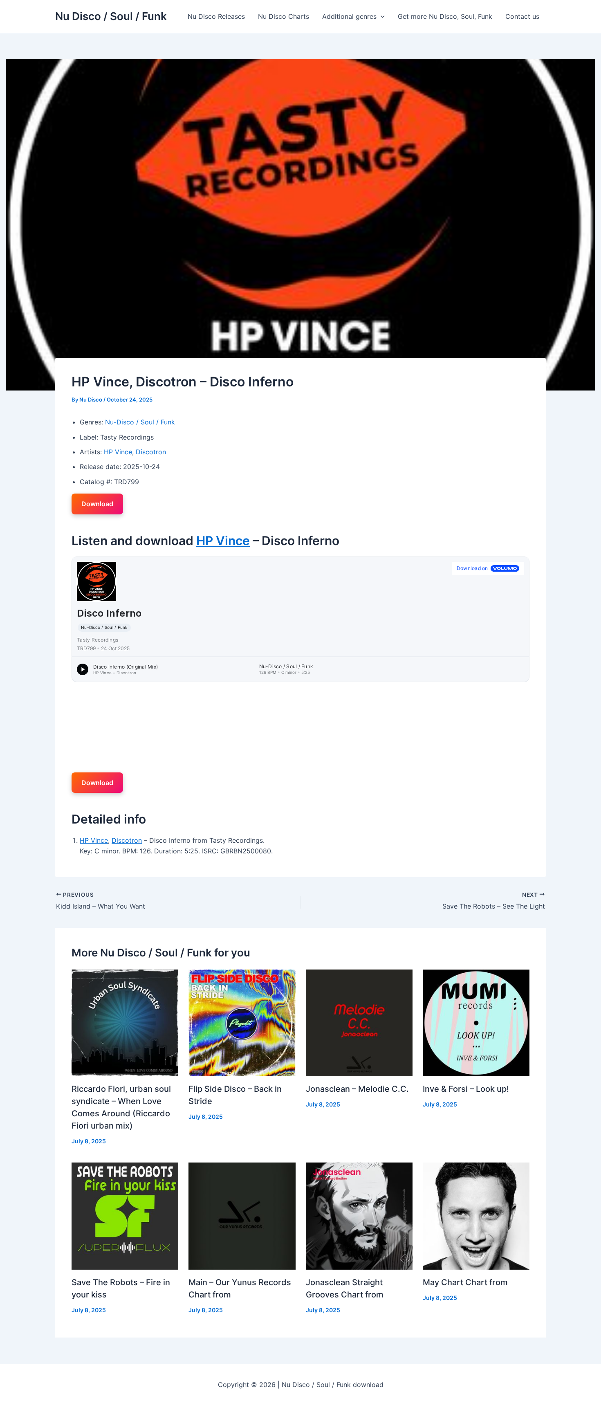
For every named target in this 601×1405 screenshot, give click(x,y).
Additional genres (349, 16)
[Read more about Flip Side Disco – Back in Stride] (241, 1022)
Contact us (522, 16)
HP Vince (118, 452)
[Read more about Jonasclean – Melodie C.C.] (359, 1022)
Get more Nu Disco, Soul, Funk (445, 16)
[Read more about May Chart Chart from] (476, 1215)
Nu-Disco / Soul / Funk (140, 422)
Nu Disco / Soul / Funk (111, 16)
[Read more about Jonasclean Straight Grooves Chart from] (359, 1215)
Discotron (151, 452)
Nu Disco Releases (216, 16)
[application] (381, 16)
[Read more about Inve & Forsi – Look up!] (476, 1022)
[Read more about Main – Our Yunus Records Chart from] (241, 1215)
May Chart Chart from (465, 1282)
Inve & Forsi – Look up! (466, 1089)
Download (97, 504)
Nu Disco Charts (283, 16)
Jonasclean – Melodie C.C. (357, 1089)
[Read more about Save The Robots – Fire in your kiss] (125, 1215)
